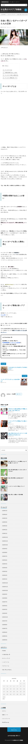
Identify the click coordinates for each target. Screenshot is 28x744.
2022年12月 (5, 582)
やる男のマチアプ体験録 (11, 9)
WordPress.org (5, 722)
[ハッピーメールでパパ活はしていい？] (4, 489)
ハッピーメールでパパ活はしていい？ (16, 486)
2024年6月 (4, 514)
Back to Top (14, 730)
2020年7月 (4, 628)
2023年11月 (5, 541)
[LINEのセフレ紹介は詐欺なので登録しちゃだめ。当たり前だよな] (4, 411)
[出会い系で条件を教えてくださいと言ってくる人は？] (4, 472)
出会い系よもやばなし (7, 669)
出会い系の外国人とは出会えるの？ (16, 478)
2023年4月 (4, 567)
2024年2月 (4, 529)
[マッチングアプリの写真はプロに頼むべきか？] (4, 423)
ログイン (4, 711)
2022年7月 (4, 601)
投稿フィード (5, 714)
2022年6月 (4, 605)
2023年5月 (4, 563)
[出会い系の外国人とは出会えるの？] (4, 480)
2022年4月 (4, 613)
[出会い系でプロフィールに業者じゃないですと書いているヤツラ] (4, 464)
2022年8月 (4, 598)
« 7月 (3, 699)
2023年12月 (5, 537)
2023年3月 (4, 571)
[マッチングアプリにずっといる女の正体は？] (24, 382)
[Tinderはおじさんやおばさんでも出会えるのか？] (4, 369)
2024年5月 (4, 518)
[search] (26, 5)
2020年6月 (4, 632)
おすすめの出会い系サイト (14, 735)
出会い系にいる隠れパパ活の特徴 (15, 494)
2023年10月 (5, 544)
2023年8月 (4, 552)
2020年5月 (4, 636)
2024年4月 (4, 522)
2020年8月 (4, 624)
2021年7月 (4, 620)
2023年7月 (4, 556)
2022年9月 (4, 594)
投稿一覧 (18, 394)
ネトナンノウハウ (11, 27)
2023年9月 (4, 548)
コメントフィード (6, 718)
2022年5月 (4, 609)
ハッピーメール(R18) (15, 342)
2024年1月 (4, 533)
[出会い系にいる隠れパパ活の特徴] (4, 497)
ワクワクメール (5, 665)
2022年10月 (5, 590)
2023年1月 (4, 579)
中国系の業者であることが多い (10, 72)
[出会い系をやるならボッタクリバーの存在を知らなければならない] (4, 435)
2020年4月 (4, 639)
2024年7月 (4, 510)
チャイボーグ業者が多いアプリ (10, 77)
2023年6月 (4, 560)
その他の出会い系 (6, 654)
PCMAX (4, 650)
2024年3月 (4, 525)
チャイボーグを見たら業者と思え (10, 75)
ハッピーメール (5, 662)
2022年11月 (5, 586)
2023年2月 (4, 575)
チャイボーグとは (7, 69)
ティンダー (3, 314)
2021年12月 (5, 617)
